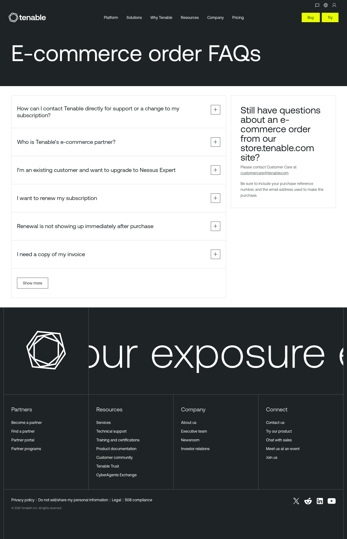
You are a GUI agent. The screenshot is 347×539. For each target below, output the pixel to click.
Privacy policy (22, 500)
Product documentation (116, 449)
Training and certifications (118, 440)
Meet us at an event (283, 449)
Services (103, 422)
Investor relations (195, 449)
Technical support (111, 431)
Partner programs (26, 449)
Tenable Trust (107, 466)
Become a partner (26, 422)
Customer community (114, 457)
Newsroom (190, 440)
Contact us (275, 422)
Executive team (194, 431)
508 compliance (138, 500)
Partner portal (22, 440)
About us (188, 422)
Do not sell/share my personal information (73, 500)
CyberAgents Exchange (116, 475)
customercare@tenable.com (264, 173)
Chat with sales (279, 440)
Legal (116, 500)
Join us (271, 457)
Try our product (279, 431)
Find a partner (23, 431)
